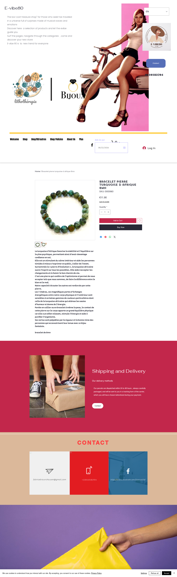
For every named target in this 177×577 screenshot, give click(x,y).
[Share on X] (114, 237)
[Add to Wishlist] (139, 220)
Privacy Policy (96, 573)
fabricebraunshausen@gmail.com (49, 479)
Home (37, 171)
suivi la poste (104, 202)
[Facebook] (92, 145)
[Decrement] (101, 212)
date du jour (100, 140)
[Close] (174, 573)
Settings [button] (144, 573)
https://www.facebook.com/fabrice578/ (128, 480)
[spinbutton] (105, 212)
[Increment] (108, 212)
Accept (166, 573)
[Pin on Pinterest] (105, 237)
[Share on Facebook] (100, 237)
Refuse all (154, 573)
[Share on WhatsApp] (110, 237)
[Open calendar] (124, 148)
